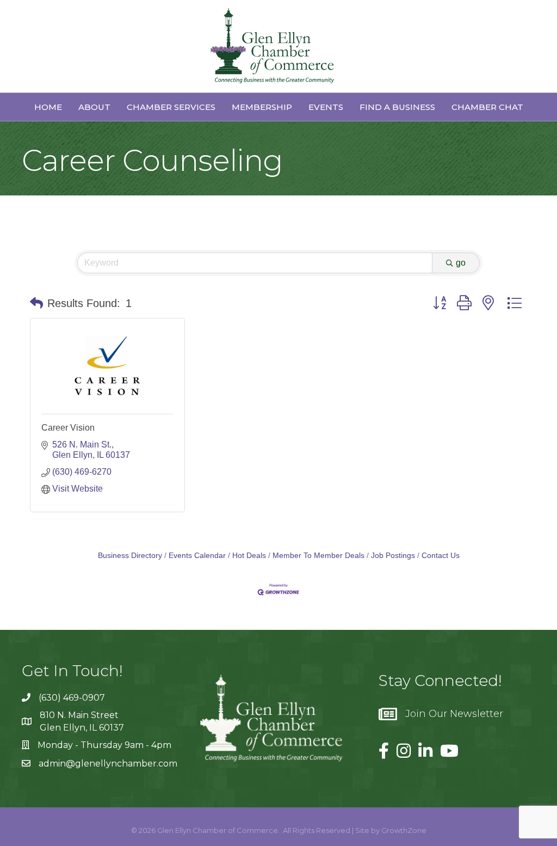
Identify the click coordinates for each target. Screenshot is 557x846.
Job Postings (393, 555)
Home (48, 107)
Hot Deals (249, 555)
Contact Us (441, 555)
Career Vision (68, 427)
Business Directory (130, 555)
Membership (262, 107)
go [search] (461, 262)
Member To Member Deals (318, 555)
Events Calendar (197, 555)
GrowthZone (403, 830)
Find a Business (397, 107)
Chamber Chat (487, 107)
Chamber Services (171, 107)
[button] (36, 303)
